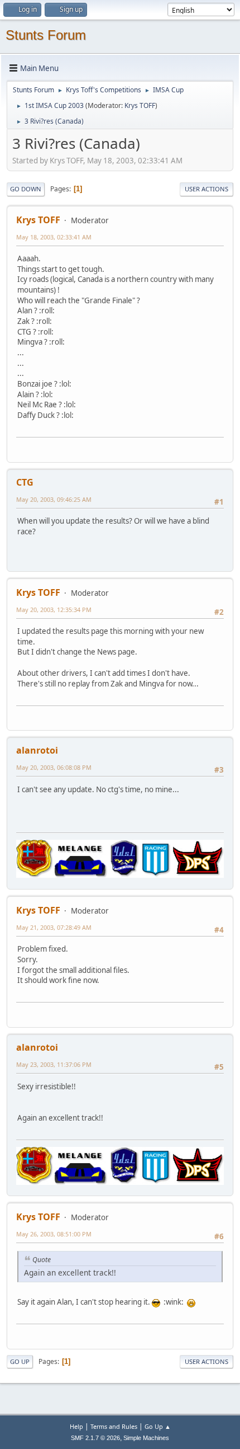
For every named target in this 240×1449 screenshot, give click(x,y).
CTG (24, 482)
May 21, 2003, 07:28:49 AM (54, 927)
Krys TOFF (139, 105)
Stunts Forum (46, 35)
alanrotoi (37, 750)
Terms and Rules (113, 1426)
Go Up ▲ (158, 1426)
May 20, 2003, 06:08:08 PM (54, 767)
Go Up (20, 1361)
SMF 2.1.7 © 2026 (95, 1437)
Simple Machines (146, 1437)
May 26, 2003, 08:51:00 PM (54, 1234)
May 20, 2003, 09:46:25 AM (54, 499)
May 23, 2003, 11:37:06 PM (54, 1064)
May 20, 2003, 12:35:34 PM (54, 609)
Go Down (25, 189)
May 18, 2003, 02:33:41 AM (54, 237)
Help (76, 1426)
